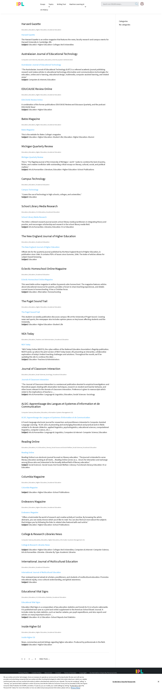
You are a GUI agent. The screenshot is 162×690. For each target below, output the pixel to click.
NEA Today (25, 344)
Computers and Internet (29, 60)
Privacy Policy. (75, 688)
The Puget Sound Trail (30, 312)
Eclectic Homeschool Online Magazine (37, 279)
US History (44, 10)
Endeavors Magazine (29, 512)
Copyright (83, 673)
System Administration (65, 60)
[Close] (158, 681)
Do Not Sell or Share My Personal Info (103, 673)
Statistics (49, 597)
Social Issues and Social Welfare (62, 447)
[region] (81, 682)
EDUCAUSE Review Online (32, 99)
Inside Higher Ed (28, 637)
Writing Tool (61, 4)
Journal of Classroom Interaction (35, 379)
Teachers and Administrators (45, 339)
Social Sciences (40, 375)
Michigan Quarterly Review (32, 157)
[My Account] (142, 4)
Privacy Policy (23, 673)
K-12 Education (41, 212)
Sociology (49, 375)
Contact (58, 673)
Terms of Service (70, 673)
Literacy (48, 447)
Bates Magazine (27, 129)
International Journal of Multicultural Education (41, 572)
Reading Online (27, 452)
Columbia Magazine (29, 487)
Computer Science (27, 412)
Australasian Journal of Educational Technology (41, 64)
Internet (54, 60)
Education (24, 30)
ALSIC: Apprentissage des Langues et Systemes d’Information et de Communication (55, 417)
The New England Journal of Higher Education (40, 247)
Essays (42, 4)
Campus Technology (29, 189)
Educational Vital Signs (30, 602)
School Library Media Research (34, 217)
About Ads (48, 673)
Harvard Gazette (28, 34)
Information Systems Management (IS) (60, 412)
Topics (51, 4)
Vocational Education (54, 30)
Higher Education (41, 30)
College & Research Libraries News (35, 545)
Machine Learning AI (76, 4)
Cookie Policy (36, 673)
